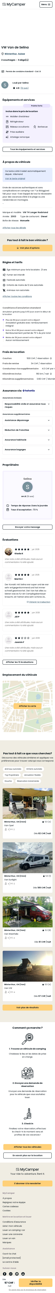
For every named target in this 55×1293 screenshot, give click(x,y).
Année (6, 216)
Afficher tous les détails (14, 227)
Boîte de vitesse (10, 220)
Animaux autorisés (13, 769)
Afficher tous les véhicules (27, 1146)
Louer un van (9, 1238)
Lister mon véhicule (12, 1226)
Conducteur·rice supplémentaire (20, 368)
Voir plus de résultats (27, 1007)
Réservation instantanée (28, 781)
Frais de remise (11, 363)
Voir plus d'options (30, 247)
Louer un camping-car (14, 1230)
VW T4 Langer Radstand (35, 212)
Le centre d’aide (11, 1261)
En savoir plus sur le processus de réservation (27, 1290)
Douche (8, 781)
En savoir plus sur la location (27, 1155)
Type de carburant (29, 216)
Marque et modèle (12, 212)
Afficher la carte (27, 706)
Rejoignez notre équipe (14, 1202)
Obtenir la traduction (39, 601)
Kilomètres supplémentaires (18, 378)
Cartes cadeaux (11, 1206)
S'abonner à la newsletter (27, 1183)
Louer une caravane (13, 1234)
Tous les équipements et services (27, 149)
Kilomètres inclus (12, 373)
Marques (7, 1242)
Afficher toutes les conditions (17, 296)
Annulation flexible (32, 775)
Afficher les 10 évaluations (19, 662)
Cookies (6, 1210)
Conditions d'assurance (14, 1221)
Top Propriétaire (12, 775)
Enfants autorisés (34, 769)
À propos (7, 1198)
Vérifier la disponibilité (35, 1282)
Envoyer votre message (27, 527)
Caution (7, 358)
